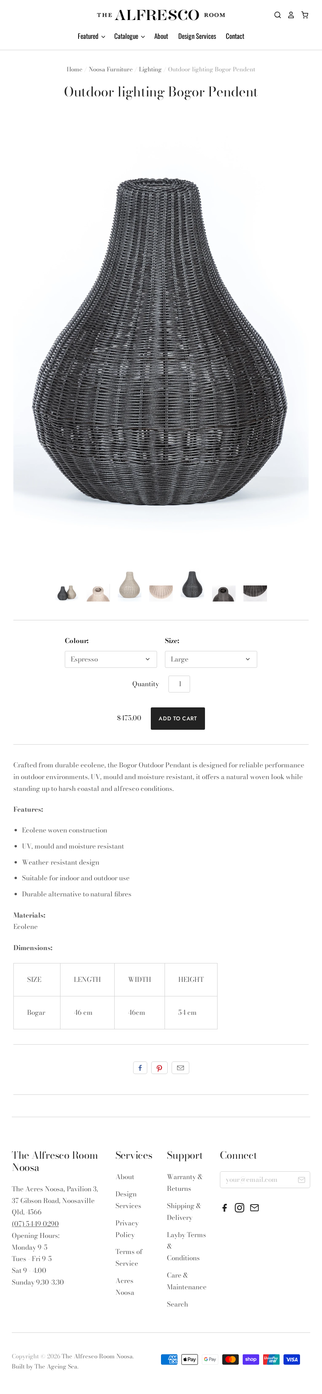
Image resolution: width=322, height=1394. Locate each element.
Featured (89, 36)
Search (177, 1304)
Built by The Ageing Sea (44, 1366)
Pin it (159, 1067)
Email (180, 1067)
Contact (235, 36)
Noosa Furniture (111, 69)
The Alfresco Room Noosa (97, 1356)
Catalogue (127, 36)
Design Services (197, 36)
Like (140, 1067)
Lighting (150, 69)
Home (74, 69)
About (161, 36)
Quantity (145, 684)
